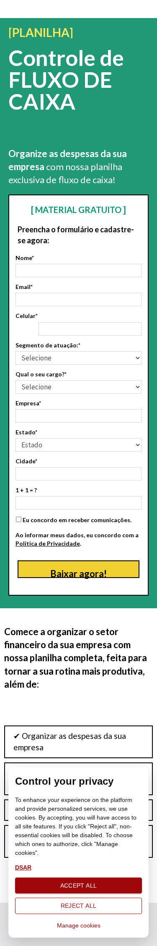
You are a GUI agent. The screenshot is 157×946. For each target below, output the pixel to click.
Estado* (26, 432)
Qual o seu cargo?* (41, 374)
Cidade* (26, 461)
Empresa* (28, 403)
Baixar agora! (78, 573)
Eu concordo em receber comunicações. (76, 519)
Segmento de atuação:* (47, 345)
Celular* (26, 315)
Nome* (24, 257)
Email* (24, 286)
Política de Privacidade (47, 543)
